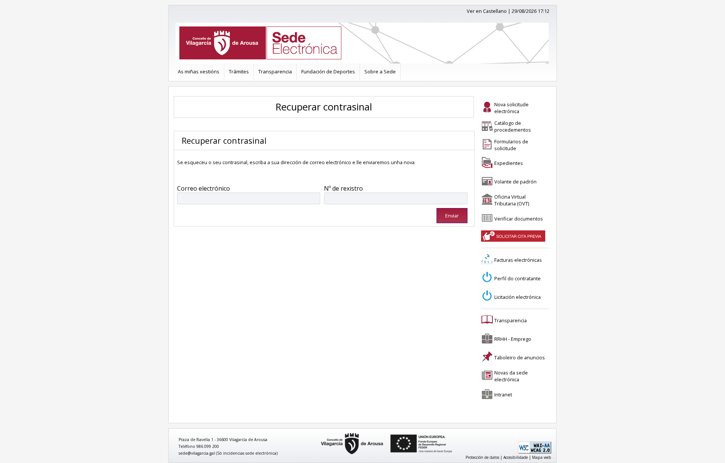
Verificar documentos (518, 218)
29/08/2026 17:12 (530, 11)
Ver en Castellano (487, 11)
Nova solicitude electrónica (511, 108)
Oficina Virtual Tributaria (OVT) (511, 200)
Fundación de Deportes (328, 71)
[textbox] (249, 198)
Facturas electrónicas (518, 259)
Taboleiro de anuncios (519, 357)
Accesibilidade (515, 457)
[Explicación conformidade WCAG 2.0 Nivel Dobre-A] (534, 452)
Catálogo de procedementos (512, 126)
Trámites (239, 71)
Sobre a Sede (380, 71)
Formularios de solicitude (511, 145)
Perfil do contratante (517, 278)
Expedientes (508, 163)
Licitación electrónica (517, 297)
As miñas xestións (198, 71)
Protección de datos (482, 457)
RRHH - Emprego (512, 339)
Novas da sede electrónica (511, 376)
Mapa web (541, 457)
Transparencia (275, 71)
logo (318, 433)
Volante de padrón (515, 181)
